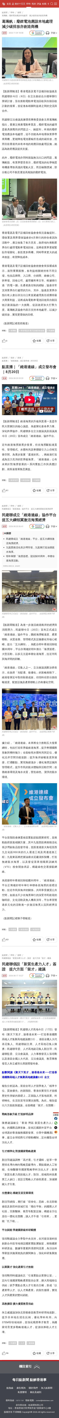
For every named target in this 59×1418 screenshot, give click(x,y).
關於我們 (33, 1388)
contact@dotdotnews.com (44, 1400)
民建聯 (51, 330)
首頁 (9, 4)
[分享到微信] (55, 1123)
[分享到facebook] (55, 1118)
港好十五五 (20, 4)
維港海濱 (14, 480)
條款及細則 (35, 1392)
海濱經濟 (36, 929)
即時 (28, 4)
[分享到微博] (55, 1132)
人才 (22, 1343)
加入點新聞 (46, 1388)
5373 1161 (20, 1400)
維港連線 (26, 480)
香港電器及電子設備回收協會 (32, 330)
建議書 (31, 1343)
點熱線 (10, 1388)
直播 (4, 378)
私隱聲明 (22, 1392)
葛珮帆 (13, 330)
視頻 (34, 4)
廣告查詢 (21, 1388)
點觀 (44, 4)
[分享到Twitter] (55, 1127)
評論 (39, 4)
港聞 (4, 33)
